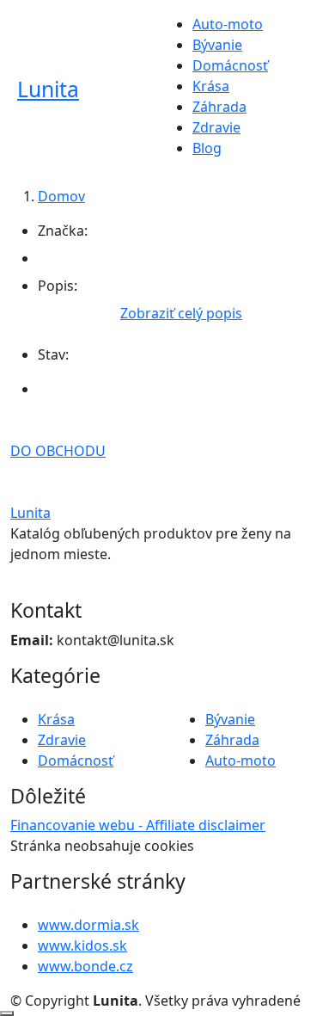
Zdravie (216, 127)
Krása (210, 86)
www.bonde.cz (85, 966)
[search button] (293, 95)
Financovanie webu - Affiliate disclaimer (137, 825)
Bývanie (217, 44)
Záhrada (219, 106)
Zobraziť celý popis (181, 313)
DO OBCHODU (58, 450)
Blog (207, 148)
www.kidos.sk (82, 945)
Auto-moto (227, 24)
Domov (61, 196)
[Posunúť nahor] (7, 1013)
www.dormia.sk (88, 924)
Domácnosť (230, 65)
